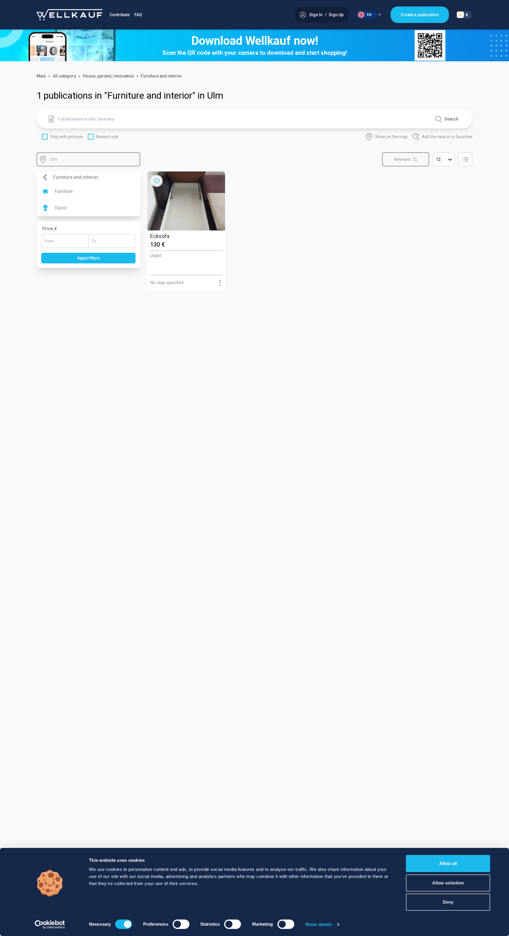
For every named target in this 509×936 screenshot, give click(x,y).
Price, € (49, 228)
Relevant (402, 159)
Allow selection (448, 882)
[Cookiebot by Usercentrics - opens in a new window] (50, 924)
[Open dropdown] (220, 282)
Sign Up (336, 14)
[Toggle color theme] (463, 15)
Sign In (316, 14)
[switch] (181, 924)
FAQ (138, 14)
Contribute (120, 14)
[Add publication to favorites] (157, 181)
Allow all (448, 863)
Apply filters (88, 258)
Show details (318, 924)
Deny (448, 901)
